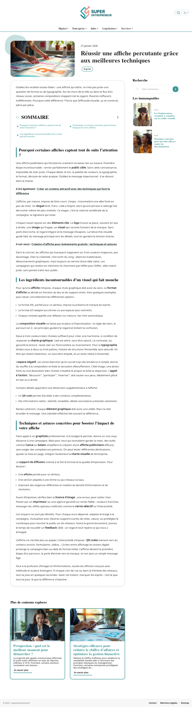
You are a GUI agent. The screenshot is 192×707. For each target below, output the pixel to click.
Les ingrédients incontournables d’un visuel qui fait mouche (41, 135)
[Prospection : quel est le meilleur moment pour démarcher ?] (37, 625)
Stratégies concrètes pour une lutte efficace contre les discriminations (165, 142)
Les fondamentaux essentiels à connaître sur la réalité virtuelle (164, 116)
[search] (178, 12)
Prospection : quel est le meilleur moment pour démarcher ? (31, 649)
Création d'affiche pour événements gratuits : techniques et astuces (74, 244)
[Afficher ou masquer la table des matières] (84, 117)
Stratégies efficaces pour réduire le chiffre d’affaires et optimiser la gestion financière (96, 649)
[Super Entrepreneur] (96, 13)
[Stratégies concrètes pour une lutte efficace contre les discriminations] (142, 141)
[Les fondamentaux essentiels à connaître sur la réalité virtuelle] (142, 114)
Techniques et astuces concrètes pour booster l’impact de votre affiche (94, 126)
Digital (87, 69)
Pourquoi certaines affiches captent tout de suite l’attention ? (40, 126)
